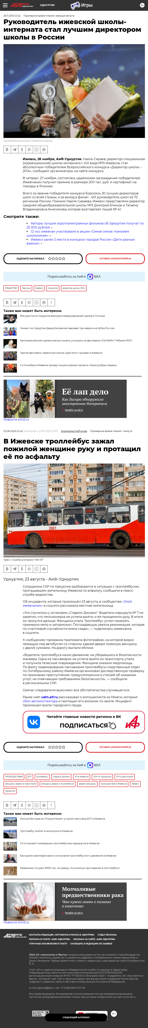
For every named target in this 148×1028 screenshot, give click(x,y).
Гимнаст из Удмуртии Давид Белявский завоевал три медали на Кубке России (67, 328)
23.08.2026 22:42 (13, 431)
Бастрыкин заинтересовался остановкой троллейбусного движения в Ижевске (68, 855)
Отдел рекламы (107, 935)
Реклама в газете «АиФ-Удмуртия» (49, 939)
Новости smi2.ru (16, 419)
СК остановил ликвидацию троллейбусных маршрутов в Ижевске (59, 843)
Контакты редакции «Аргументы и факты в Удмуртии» (62, 935)
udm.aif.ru (49, 697)
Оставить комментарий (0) (115, 258)
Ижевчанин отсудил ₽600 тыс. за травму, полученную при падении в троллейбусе (69, 868)
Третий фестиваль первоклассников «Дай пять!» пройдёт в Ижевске (61, 352)
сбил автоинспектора (40, 701)
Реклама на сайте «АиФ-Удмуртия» (94, 939)
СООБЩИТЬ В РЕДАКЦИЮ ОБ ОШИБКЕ (91, 943)
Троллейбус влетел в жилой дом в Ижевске (46, 831)
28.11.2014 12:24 (11, 15)
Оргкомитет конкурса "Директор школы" (28, 140)
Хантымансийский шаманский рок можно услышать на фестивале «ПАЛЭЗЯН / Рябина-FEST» (76, 340)
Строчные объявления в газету (48, 943)
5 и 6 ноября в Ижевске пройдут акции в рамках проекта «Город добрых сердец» (68, 365)
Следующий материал (76, 1017)
